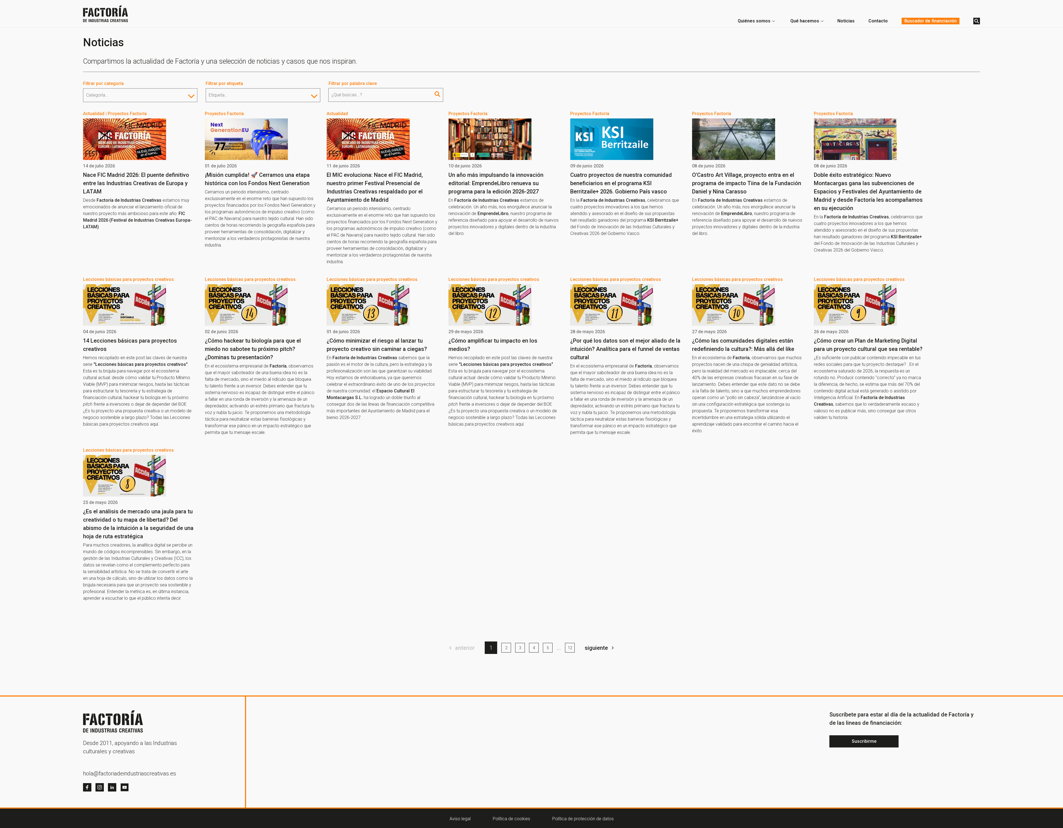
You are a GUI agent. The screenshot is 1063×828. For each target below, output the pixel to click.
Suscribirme (864, 741)
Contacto (878, 21)
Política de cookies (511, 818)
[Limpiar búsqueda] (437, 94)
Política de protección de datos (583, 818)
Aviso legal (460, 818)
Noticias (846, 21)
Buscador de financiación (930, 21)
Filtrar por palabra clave (353, 83)
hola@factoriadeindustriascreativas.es (129, 773)
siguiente (596, 648)
